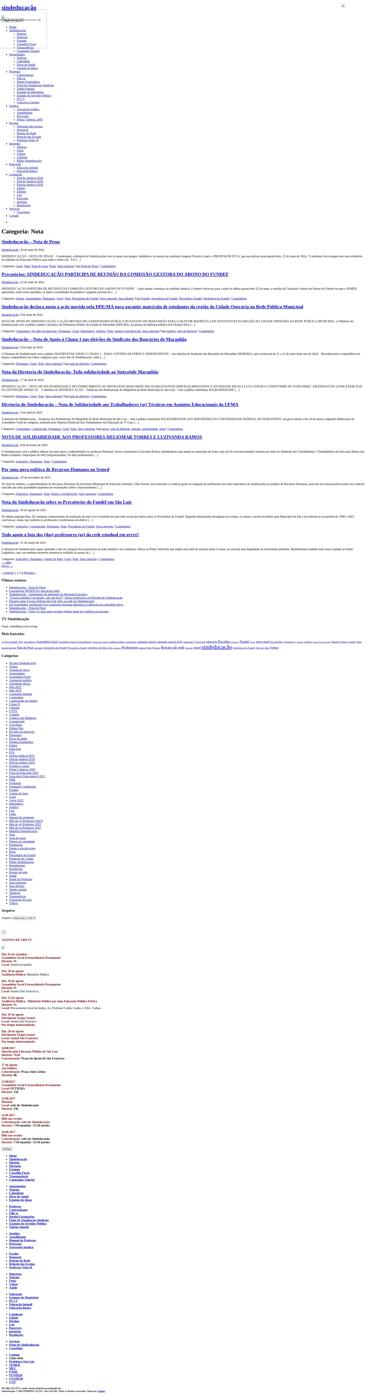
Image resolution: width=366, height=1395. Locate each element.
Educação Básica (27, 171)
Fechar (7, 1149)
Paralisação (16, 845)
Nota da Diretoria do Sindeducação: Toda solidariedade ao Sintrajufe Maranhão (80, 371)
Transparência (17, 896)
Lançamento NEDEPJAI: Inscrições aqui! (34, 590)
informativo (289, 642)
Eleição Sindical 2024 (30, 178)
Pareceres (22, 198)
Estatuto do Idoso (27, 68)
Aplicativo (22, 461)
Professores (130, 647)
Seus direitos (126, 298)
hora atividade (276, 642)
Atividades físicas (19, 683)
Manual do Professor (22, 1240)
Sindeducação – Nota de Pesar (31, 241)
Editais (21, 188)
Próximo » (30, 572)
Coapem (14, 714)
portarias (22, 202)
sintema (135, 429)
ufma (162, 429)
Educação (15, 748)
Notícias (22, 57)
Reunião (189, 648)
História (14, 1162)
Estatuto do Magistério (30, 92)
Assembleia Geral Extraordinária (75, 642)
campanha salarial (146, 641)
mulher (352, 642)
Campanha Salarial (28, 51)
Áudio (13, 1287)
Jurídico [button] (14, 105)
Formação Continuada (22, 786)
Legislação (16, 1314)
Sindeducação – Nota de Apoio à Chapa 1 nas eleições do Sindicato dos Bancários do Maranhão (94, 339)
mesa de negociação (321, 642)
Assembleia (29, 642)
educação (211, 641)
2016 (20, 642)
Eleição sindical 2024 (22, 762)
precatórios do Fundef (164, 298)
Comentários (108, 266)
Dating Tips (16, 728)
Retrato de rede (173, 647)
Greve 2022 (16, 800)
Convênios (23, 212)
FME (12, 779)
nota (359, 642)
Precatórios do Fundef (85, 298)
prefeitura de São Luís (100, 647)
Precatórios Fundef (190, 298)
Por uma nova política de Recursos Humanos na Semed (55, 469)
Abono (20, 298)
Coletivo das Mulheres (22, 718)
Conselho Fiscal (19, 1173)
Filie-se (21, 78)
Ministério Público (339, 642)
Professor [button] (14, 71)
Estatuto (14, 1169)
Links (12, 814)
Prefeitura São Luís (21, 1361)
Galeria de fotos (53, 559)
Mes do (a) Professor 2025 (25, 824)
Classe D (14, 704)
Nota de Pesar (89, 266)
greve (105, 429)
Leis (19, 195)
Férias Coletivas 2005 (30, 119)
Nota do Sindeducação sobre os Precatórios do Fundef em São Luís (67, 501)
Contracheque (25, 75)
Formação (15, 783)
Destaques (49, 298)
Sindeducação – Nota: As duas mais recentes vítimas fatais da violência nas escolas (58, 611)
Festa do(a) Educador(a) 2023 (27, 776)
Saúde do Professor (20, 879)
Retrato (156, 648)
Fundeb (13, 790)
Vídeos (21, 154)
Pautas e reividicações (128, 331)
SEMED (14, 1365)
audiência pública (117, 642)
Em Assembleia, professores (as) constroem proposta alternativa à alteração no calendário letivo (66, 604)
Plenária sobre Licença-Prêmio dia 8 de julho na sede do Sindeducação (51, 601)
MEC (12, 1368)
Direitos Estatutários (21, 742)
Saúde (13, 875)
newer (7, 566)
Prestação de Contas (21, 858)
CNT (12, 1382)
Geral (19, 266)
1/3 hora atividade (10, 642)
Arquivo (7, 918)
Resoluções (23, 205)
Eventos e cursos (19, 766)
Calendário (23, 61)
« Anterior (8, 572)
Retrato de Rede (19, 1260)
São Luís (260, 648)
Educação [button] (15, 164)
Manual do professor (21, 817)
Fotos (20, 150)
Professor (15, 1206)
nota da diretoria (187, 331)
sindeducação (19, 7)
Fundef (145, 298)
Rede (149, 648)
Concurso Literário (28, 102)
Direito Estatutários (28, 81)
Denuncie (22, 129)
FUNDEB (15, 1375)
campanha (131, 642)
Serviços (14, 1341)
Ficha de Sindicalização (24, 1344)
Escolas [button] (13, 123)
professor (117, 648)
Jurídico (101, 331)
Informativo (87, 331)
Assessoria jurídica (28, 109)
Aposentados (33, 298)
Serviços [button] (14, 208)
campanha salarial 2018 (169, 642)
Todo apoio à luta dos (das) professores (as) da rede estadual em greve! (70, 534)
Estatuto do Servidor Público (34, 95)
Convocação (199, 642)
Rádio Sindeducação (29, 160)
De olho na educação (44, 331)
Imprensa (15, 1274)
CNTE (13, 711)
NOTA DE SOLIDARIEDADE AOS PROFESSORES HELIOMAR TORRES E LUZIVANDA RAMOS (102, 437)
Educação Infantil (27, 167)
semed (197, 647)
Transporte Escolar (20, 899)
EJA (11, 752)
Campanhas (23, 331)
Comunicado (39, 429)
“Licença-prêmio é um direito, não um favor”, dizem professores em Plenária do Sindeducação (66, 597)
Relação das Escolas (29, 136)
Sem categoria (65, 266)
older (6, 562)
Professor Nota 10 (28, 140)
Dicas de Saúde (26, 64)
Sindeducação (10, 249)
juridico (171, 331)
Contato (14, 215)
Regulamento (17, 865)
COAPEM (16, 1378)
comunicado (188, 642)
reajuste (142, 648)
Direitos (21, 191)
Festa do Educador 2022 (24, 772)
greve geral (262, 642)
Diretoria (15, 1166)
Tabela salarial (17, 889)
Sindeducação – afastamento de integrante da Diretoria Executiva (48, 594)
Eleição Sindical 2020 (30, 181)
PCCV (21, 99)
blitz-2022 (15, 687)
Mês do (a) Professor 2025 (25, 827)
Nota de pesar (39, 266)
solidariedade (150, 429)
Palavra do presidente (22, 841)
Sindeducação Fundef (216, 298)
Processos (23, 116)
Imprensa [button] (14, 143)
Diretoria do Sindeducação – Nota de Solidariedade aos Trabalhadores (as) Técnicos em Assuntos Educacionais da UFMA (120, 404)
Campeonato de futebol (23, 700)
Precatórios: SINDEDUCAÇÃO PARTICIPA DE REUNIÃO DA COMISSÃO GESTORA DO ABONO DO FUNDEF (115, 274)
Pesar (52, 266)
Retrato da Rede (26, 133)
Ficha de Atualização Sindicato (35, 85)
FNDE (13, 1371)
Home (13, 1155)
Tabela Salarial (26, 88)
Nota (27, 266)
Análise (101, 1391)
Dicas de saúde (18, 738)
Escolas (224, 641)
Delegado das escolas (30, 126)
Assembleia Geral (47, 641)
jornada (299, 642)
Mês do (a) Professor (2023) (26, 821)
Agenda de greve (19, 670)
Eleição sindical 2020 (22, 759)
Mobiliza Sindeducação (23, 831)
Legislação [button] (15, 174)
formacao (235, 642)
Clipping (22, 157)
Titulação (14, 893)
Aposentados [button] (17, 54)
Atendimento (24, 112)
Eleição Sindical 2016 (30, 184)
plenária (38, 647)
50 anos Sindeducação (22, 663)
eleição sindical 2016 (21, 755)
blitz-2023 (15, 690)
